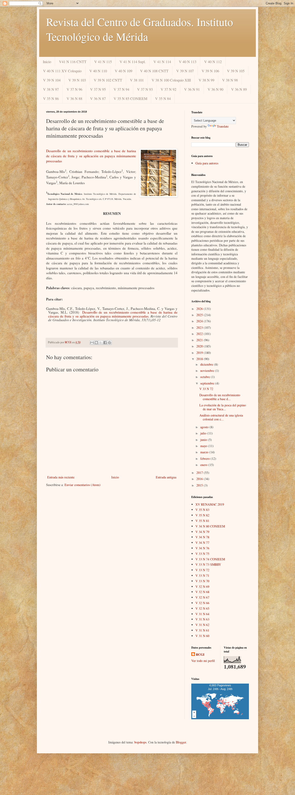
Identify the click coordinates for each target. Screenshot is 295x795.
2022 (200, 334)
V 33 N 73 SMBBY (208, 564)
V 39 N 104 (52, 80)
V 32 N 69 (202, 586)
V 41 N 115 (103, 61)
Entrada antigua (166, 477)
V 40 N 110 (98, 70)
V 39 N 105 (236, 70)
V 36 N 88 (74, 98)
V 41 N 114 (162, 61)
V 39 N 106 (210, 70)
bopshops (140, 742)
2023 (200, 327)
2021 (200, 340)
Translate (223, 126)
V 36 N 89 (239, 89)
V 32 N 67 (202, 597)
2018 (200, 359)
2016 (200, 479)
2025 (200, 315)
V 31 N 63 (202, 619)
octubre (205, 377)
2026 (200, 308)
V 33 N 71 (202, 575)
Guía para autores (206, 163)
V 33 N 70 (202, 581)
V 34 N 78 (202, 537)
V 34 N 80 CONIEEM (210, 526)
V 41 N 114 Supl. (133, 61)
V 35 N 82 (202, 515)
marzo (204, 452)
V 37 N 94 (121, 89)
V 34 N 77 (202, 542)
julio (203, 433)
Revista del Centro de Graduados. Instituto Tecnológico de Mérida (139, 29)
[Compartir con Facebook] (105, 342)
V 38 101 (137, 80)
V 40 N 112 (213, 61)
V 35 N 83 (202, 509)
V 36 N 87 (98, 98)
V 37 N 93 (145, 89)
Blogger (181, 742)
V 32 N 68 (202, 592)
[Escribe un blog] (96, 342)
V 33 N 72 (206, 389)
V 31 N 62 (202, 625)
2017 (200, 472)
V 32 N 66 (202, 603)
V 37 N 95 (98, 89)
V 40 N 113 (187, 61)
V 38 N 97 (51, 89)
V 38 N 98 (230, 80)
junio (204, 439)
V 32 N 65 (202, 608)
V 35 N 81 (202, 520)
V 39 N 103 (77, 80)
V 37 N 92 (168, 89)
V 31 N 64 (202, 614)
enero (204, 465)
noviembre (207, 370)
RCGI (200, 654)
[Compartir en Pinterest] (109, 342)
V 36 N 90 (215, 89)
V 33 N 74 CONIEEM (210, 559)
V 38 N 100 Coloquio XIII (171, 80)
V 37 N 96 (74, 89)
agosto (204, 427)
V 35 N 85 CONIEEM (130, 98)
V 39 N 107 (185, 70)
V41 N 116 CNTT (72, 61)
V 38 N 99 (206, 80)
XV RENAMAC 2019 (209, 504)
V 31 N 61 (202, 630)
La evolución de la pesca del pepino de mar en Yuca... (222, 407)
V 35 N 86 (51, 98)
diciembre (207, 364)
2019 (200, 352)
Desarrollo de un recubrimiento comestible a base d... (219, 397)
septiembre (207, 383)
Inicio (47, 61)
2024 (200, 321)
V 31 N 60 (202, 636)
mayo (204, 446)
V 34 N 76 (202, 548)
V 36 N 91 (192, 89)
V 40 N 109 (123, 70)
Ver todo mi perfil (203, 660)
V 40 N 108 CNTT (154, 70)
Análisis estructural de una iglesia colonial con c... (221, 417)
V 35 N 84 (163, 98)
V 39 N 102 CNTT (108, 80)
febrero (205, 458)
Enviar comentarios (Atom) (82, 485)
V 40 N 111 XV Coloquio (62, 70)
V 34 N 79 (202, 532)
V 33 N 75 (202, 553)
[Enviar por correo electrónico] (92, 342)
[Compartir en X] (100, 342)
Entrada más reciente (60, 477)
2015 (200, 485)
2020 (200, 346)
